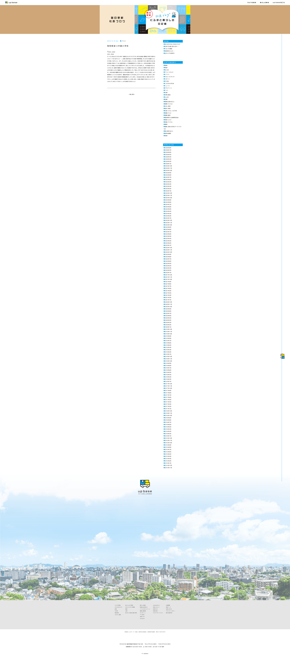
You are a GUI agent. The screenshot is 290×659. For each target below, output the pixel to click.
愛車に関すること (169, 101)
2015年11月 (168, 440)
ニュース (167, 85)
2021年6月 (168, 288)
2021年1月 (168, 299)
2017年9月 (168, 390)
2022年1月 (168, 272)
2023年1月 (168, 245)
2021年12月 (168, 274)
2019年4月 (168, 347)
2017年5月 (168, 399)
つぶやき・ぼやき (169, 83)
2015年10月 (168, 442)
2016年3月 (168, 431)
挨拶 (166, 67)
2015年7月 (168, 449)
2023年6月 (168, 234)
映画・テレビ (168, 113)
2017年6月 (168, 397)
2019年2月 (168, 352)
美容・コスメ (168, 119)
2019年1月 (168, 354)
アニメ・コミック (169, 72)
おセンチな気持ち (169, 53)
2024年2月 (168, 215)
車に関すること (169, 131)
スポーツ (167, 79)
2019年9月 (168, 336)
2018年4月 (168, 374)
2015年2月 (168, 460)
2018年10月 (168, 361)
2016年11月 (168, 413)
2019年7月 (168, 340)
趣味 (166, 124)
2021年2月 (168, 297)
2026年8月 (168, 147)
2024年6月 (168, 206)
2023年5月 (168, 236)
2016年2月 (168, 433)
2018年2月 (168, 379)
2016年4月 (168, 429)
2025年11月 (168, 168)
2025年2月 (168, 188)
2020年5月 (168, 318)
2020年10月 (168, 306)
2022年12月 (168, 247)
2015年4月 (168, 456)
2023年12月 (168, 220)
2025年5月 (168, 181)
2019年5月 (168, 345)
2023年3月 (168, 240)
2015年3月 (168, 458)
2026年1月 (168, 163)
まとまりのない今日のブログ (172, 44)
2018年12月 (168, 356)
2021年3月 (168, 295)
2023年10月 (168, 225)
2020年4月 (168, 320)
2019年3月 (168, 349)
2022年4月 (168, 265)
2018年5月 (168, 372)
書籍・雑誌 (167, 115)
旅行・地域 (167, 108)
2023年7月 (168, 231)
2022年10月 (168, 252)
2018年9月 (168, 363)
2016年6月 (168, 424)
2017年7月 (168, 395)
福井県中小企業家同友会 (171, 117)
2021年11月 (168, 277)
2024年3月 (168, 213)
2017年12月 (168, 383)
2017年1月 (168, 408)
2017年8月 (168, 392)
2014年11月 (168, 467)
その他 (167, 81)
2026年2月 (168, 161)
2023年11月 (168, 222)
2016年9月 (168, 417)
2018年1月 (168, 381)
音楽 (166, 135)
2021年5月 (168, 290)
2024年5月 (168, 209)
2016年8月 (168, 420)
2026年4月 (168, 156)
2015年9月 (168, 445)
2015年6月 (168, 451)
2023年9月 (168, 227)
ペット (166, 90)
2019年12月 (168, 329)
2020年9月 (168, 308)
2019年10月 (168, 333)
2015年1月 (168, 463)
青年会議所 (168, 133)
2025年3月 (168, 186)
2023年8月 (168, 229)
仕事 (166, 92)
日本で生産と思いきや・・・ (172, 46)
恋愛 (166, 99)
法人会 (167, 69)
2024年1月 (168, 218)
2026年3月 (168, 159)
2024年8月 (168, 202)
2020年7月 (168, 313)
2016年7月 (168, 422)
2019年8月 (168, 338)
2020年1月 (168, 327)
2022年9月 (168, 254)
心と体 (167, 97)
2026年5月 (168, 154)
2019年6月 (168, 342)
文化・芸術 (167, 106)
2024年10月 (168, 197)
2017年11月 (168, 386)
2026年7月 (168, 150)
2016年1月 (168, 436)
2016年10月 (168, 415)
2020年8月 (168, 311)
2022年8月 (168, 256)
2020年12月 (168, 302)
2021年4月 (168, 293)
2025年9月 (168, 172)
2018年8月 (168, 365)
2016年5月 (168, 426)
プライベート (168, 88)
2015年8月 (168, 447)
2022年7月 (168, 259)
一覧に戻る (131, 94)
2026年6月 (168, 152)
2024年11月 (168, 195)
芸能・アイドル (168, 122)
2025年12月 (168, 166)
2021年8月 (168, 284)
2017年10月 (168, 388)
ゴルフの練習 (168, 48)
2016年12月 (168, 411)
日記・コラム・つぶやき (171, 110)
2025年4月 (168, 184)
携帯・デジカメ (169, 104)
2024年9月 (168, 200)
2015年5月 (168, 454)
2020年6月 (168, 315)
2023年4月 (168, 238)
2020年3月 (168, 322)
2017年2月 (168, 406)
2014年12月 (168, 465)
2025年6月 (168, 179)
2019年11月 (168, 331)
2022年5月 (168, 263)
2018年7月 (168, 367)
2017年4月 (168, 401)
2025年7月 (168, 177)
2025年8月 (168, 175)
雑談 (166, 65)
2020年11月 (168, 304)
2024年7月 (168, 204)
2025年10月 (168, 170)
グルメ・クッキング (169, 76)
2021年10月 (168, 279)
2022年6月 (168, 261)
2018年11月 (168, 358)
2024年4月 (168, 211)
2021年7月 (168, 286)
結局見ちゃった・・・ (170, 51)
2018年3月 (168, 377)
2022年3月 (168, 268)
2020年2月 (168, 324)
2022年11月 (168, 249)
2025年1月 (168, 190)
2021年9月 (168, 281)
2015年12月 (168, 438)
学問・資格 (167, 94)
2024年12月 (168, 193)
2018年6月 (168, 370)
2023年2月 (168, 243)
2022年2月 (168, 270)
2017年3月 (168, 404)
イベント (123, 41)
